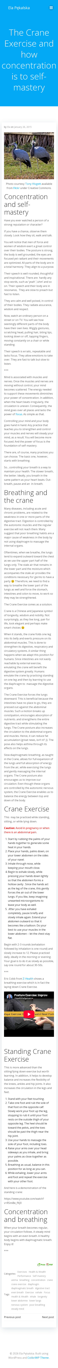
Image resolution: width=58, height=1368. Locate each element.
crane (50, 1279)
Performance (24, 1275)
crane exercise (18, 1284)
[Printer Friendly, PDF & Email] (45, 1264)
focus (19, 414)
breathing (24, 1279)
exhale (38, 1292)
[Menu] (51, 7)
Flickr (16, 188)
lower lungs (35, 1300)
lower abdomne (19, 1300)
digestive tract (42, 1288)
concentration (38, 1279)
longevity (42, 1296)
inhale (33, 1296)
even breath (17, 1292)
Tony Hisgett (33, 184)
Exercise (29, 1292)
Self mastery (39, 1275)
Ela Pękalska (19, 7)
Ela (8, 126)
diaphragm (33, 1284)
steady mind (17, 1308)
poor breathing (37, 1304)
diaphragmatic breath (22, 1288)
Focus (47, 1292)
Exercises (22, 1271)
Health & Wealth (37, 1271)
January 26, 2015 (23, 126)
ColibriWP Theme (38, 1357)
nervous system (19, 1304)
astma (14, 1279)
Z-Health (28, 978)
